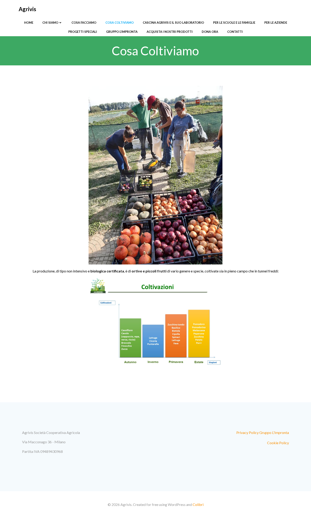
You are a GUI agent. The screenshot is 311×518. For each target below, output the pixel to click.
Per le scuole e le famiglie (234, 22)
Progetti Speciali (82, 31)
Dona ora (210, 31)
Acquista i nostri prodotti (170, 31)
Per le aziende (275, 22)
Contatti (235, 31)
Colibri (198, 504)
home (28, 22)
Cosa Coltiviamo (119, 22)
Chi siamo (50, 22)
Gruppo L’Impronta (122, 31)
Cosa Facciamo (83, 22)
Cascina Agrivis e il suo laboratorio (173, 22)
